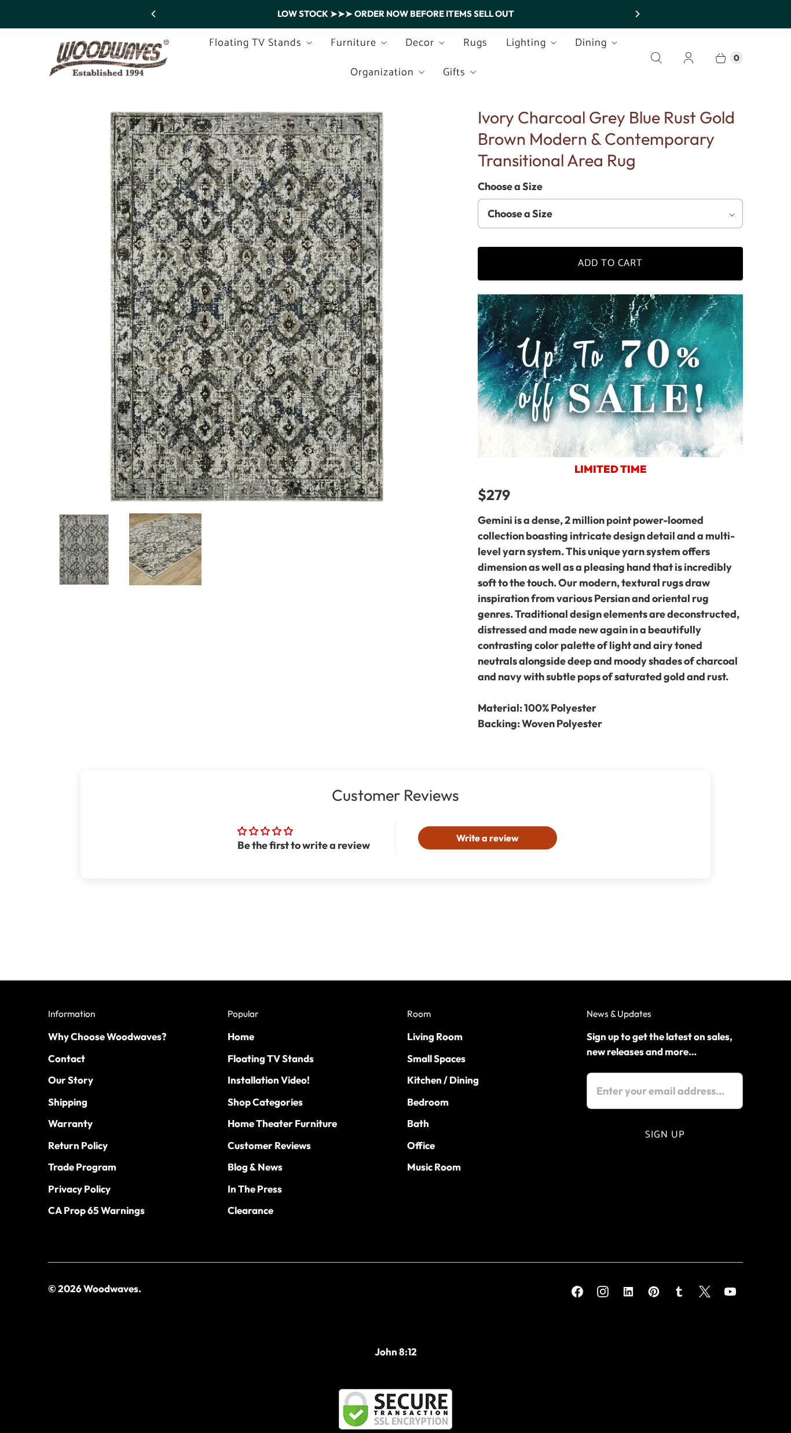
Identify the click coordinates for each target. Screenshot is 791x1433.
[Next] (637, 14)
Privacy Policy (79, 1189)
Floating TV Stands (255, 43)
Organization (382, 72)
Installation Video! (269, 1080)
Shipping (67, 1102)
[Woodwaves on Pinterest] (654, 1291)
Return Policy (78, 1145)
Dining (591, 43)
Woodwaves (110, 1288)
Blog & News (255, 1167)
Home (241, 1036)
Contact (66, 1058)
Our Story (70, 1080)
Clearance (250, 1210)
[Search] (656, 58)
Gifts (454, 72)
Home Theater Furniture (282, 1123)
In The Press (255, 1189)
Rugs (475, 43)
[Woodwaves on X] (704, 1291)
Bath (418, 1123)
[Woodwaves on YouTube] (730, 1291)
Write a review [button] (487, 838)
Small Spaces (436, 1058)
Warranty (70, 1123)
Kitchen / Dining (443, 1080)
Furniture (353, 43)
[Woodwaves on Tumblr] (679, 1291)
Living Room (435, 1036)
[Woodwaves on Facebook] (577, 1291)
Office (421, 1145)
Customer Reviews (269, 1145)
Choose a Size (510, 186)
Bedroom (428, 1102)
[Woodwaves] (109, 57)
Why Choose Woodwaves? (107, 1036)
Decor (419, 43)
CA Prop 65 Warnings (96, 1210)
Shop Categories (265, 1102)
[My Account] (688, 58)
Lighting (526, 43)
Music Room (434, 1167)
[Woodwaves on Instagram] (603, 1291)
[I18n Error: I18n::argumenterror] (84, 549)
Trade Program (82, 1167)
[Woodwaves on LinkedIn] (628, 1291)
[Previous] (154, 14)
